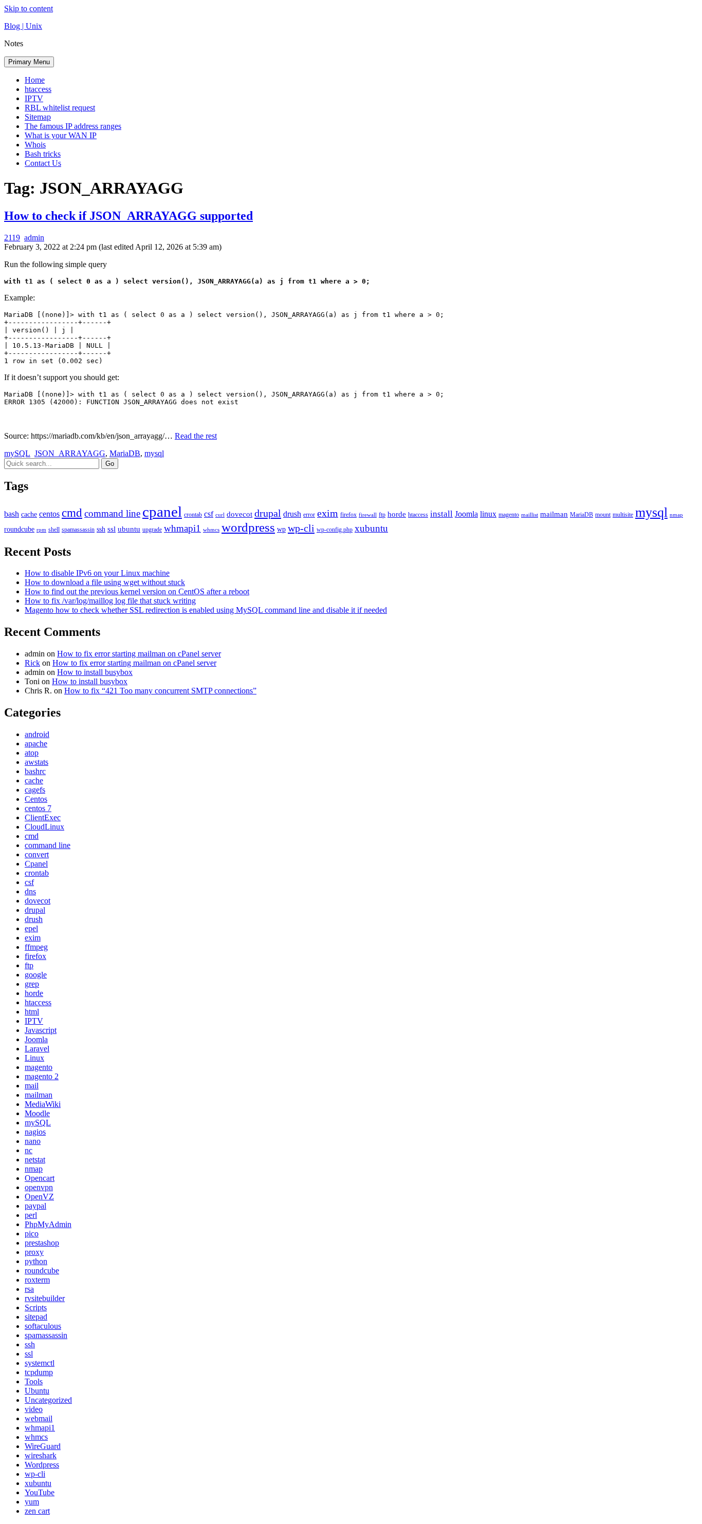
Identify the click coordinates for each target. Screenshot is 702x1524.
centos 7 (38, 808)
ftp (382, 514)
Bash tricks (43, 153)
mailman (554, 514)
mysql (154, 453)
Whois (35, 144)
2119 (12, 237)
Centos (36, 799)
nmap (676, 515)
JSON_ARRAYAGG (69, 453)
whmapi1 (182, 528)
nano (33, 1141)
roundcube (19, 529)
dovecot (239, 514)
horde (396, 514)
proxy (34, 1252)
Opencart (39, 1178)
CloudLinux (44, 826)
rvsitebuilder (45, 1298)
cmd (72, 512)
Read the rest (196, 435)
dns (30, 891)
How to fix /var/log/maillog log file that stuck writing (110, 600)
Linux (34, 1057)
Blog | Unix (23, 26)
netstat (35, 1159)
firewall (368, 515)
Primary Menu (29, 62)
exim (327, 513)
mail (32, 1085)
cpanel (162, 511)
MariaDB (124, 453)
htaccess (38, 89)
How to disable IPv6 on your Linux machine (97, 573)
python (36, 1261)
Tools (34, 1381)
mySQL (17, 453)
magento (508, 514)
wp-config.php (335, 529)
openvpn (39, 1187)
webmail (38, 1418)
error (309, 514)
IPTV (34, 98)
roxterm (37, 1279)
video (34, 1409)
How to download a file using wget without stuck (105, 582)
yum (32, 1501)
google (36, 974)
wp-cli (301, 528)
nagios (35, 1131)
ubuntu (129, 529)
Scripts (36, 1307)
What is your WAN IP (61, 135)
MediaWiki (43, 1104)
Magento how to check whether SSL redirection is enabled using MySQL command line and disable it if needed (206, 610)
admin (34, 237)
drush (292, 514)
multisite (623, 514)
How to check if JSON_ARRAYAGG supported (128, 215)
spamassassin (78, 529)
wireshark (41, 1455)
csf (208, 514)
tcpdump (39, 1372)
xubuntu (371, 528)
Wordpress (42, 1464)
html (32, 1011)
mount (603, 514)
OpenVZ (39, 1196)
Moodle (37, 1113)
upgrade (152, 529)
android (37, 734)
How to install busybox (95, 672)
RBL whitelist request (60, 107)
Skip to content (28, 8)
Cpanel (36, 863)
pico (32, 1233)
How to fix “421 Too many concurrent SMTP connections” (160, 690)
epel (31, 928)
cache (29, 514)
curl (220, 515)
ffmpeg (36, 947)
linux (488, 514)
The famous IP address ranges (73, 126)
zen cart (37, 1511)
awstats (36, 762)
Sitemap (38, 116)
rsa (29, 1289)
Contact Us (43, 163)
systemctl (39, 1363)
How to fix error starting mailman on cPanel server (139, 653)
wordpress (248, 527)
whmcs (211, 530)
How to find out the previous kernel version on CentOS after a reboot (137, 591)
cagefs (35, 789)
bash (11, 514)
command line (112, 513)
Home (35, 80)
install (441, 514)
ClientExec (43, 817)
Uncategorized (48, 1400)
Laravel (37, 1048)
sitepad (36, 1316)
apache (36, 743)
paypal (35, 1205)
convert (37, 854)
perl (31, 1215)
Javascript (41, 1030)
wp (281, 529)
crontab (193, 514)
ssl (111, 529)
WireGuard (43, 1446)
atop (32, 752)
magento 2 (42, 1076)
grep (32, 984)
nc (28, 1150)
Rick (32, 662)
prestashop (42, 1242)
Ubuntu (37, 1390)
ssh (101, 529)
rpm (41, 530)
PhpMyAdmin (48, 1224)
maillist (529, 515)
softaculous (43, 1326)
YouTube (39, 1492)
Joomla (466, 514)
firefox (348, 514)
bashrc (35, 771)
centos (49, 514)
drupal (267, 513)
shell (54, 529)
